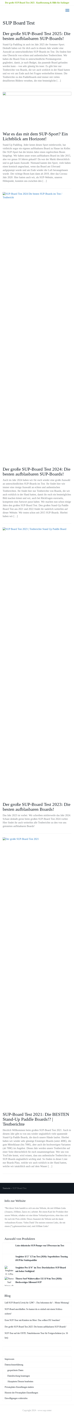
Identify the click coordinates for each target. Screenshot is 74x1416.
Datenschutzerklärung (14, 1364)
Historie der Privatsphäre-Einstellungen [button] (21, 1392)
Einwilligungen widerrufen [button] (16, 1398)
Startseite (6, 1188)
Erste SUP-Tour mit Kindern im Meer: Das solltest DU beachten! (32, 1320)
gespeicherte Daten (15, 1370)
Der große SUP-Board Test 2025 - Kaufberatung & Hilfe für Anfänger (37, 2)
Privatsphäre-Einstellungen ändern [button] (19, 1387)
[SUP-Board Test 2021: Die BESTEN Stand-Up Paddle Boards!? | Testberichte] (37, 972)
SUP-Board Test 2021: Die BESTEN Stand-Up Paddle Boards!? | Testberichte (36, 1119)
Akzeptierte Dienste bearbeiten (20, 1381)
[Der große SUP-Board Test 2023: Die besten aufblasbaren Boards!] (37, 662)
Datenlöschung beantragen (18, 1376)
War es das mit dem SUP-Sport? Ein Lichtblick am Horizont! (35, 136)
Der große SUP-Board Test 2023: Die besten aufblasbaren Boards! (36, 807)
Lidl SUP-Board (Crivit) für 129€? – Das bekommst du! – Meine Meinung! (37, 1302)
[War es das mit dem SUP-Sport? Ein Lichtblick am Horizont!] (37, 110)
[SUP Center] (2, 10)
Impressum (9, 1359)
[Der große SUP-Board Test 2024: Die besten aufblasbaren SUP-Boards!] (37, 327)
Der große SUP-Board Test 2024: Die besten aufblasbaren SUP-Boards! (36, 471)
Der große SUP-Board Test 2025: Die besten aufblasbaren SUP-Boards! (36, 36)
